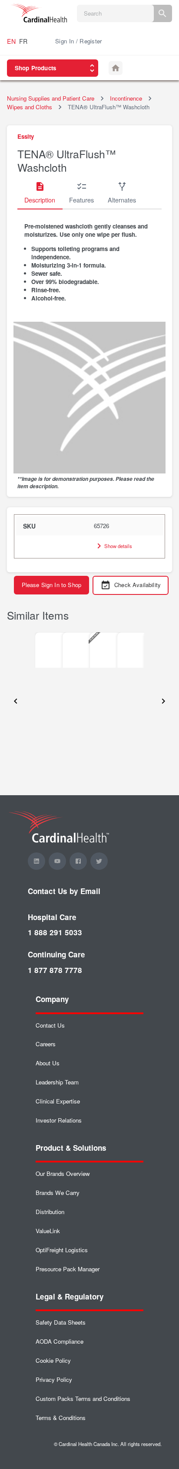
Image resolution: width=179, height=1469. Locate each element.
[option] (48, 650)
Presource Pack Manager (67, 1269)
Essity (25, 136)
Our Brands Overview (63, 1173)
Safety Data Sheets (61, 1322)
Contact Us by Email (64, 891)
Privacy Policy (54, 1379)
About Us (48, 1063)
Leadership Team (57, 1082)
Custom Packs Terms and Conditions (83, 1398)
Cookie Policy (53, 1360)
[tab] (39, 193)
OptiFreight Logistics (62, 1250)
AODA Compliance (59, 1341)
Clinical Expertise (58, 1101)
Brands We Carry (58, 1192)
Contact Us (50, 1025)
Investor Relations (59, 1120)
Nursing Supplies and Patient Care (50, 98)
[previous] (15, 701)
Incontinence (126, 98)
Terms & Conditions (61, 1418)
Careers (46, 1044)
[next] (163, 701)
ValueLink (48, 1231)
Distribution (50, 1212)
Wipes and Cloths (29, 107)
